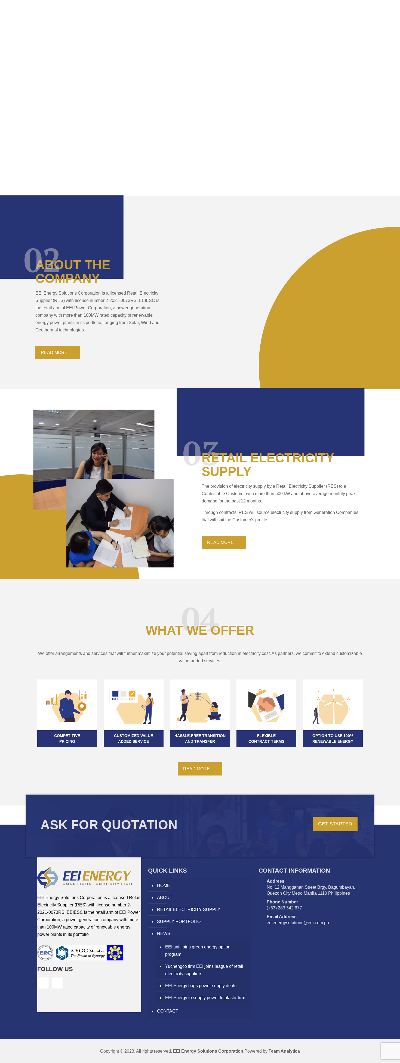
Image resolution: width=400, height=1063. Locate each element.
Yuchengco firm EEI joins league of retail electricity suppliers (204, 970)
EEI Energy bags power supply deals (200, 985)
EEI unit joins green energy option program (197, 951)
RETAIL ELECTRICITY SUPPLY (188, 909)
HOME (163, 885)
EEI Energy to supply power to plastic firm (205, 997)
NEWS (163, 933)
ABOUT (164, 897)
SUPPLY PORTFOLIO (179, 921)
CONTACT (167, 1011)
